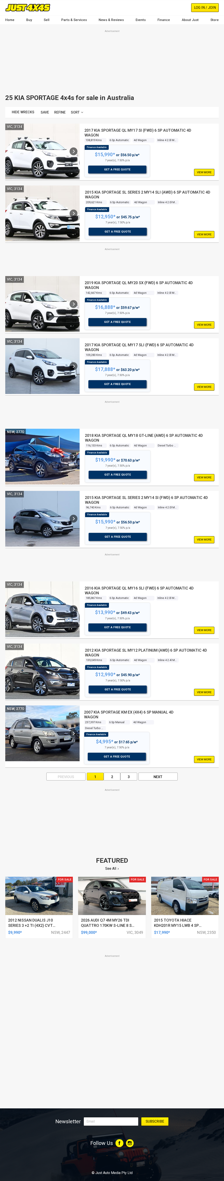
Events (141, 20)
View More (204, 172)
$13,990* (105, 612)
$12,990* (105, 674)
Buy (29, 20)
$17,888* (105, 369)
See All (110, 868)
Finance (164, 20)
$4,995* (104, 741)
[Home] (27, 7)
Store (214, 20)
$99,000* (89, 932)
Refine (60, 112)
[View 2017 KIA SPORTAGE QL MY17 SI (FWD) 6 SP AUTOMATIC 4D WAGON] (73, 151)
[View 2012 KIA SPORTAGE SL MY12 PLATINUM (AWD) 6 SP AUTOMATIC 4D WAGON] (73, 671)
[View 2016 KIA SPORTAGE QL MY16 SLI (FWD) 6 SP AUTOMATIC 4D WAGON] (73, 609)
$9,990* (15, 932)
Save (45, 112)
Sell (46, 20)
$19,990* (105, 460)
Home (9, 20)
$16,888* (105, 307)
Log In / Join (205, 7)
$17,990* (162, 932)
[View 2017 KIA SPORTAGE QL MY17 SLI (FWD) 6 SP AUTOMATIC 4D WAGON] (73, 366)
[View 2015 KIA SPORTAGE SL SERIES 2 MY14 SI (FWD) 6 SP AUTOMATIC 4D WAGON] (73, 519)
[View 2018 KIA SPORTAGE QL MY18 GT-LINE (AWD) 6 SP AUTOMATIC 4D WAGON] (73, 457)
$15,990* (105, 154)
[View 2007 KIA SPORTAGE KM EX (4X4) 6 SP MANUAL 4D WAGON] (73, 733)
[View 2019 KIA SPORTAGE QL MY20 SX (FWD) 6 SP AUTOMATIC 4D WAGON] (73, 304)
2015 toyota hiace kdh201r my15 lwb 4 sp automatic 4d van (176, 925)
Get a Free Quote (117, 169)
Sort (75, 112)
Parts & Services (74, 20)
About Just (190, 20)
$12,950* (105, 216)
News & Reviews (111, 20)
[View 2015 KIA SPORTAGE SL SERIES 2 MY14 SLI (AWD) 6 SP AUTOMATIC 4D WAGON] (73, 213)
